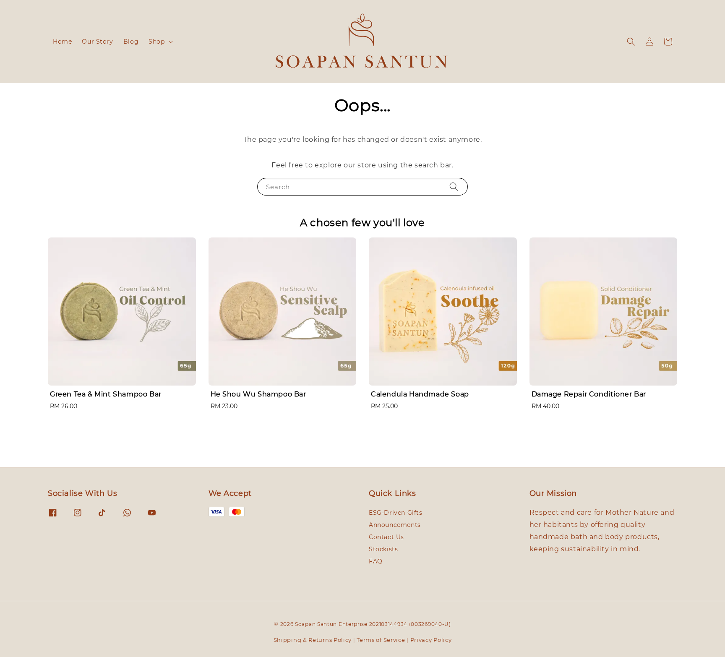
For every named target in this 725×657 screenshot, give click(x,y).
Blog (130, 41)
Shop (156, 41)
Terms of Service (381, 639)
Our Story (97, 41)
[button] (631, 41)
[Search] (454, 186)
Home (62, 41)
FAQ (376, 561)
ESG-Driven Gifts (395, 512)
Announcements (395, 525)
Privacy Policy (431, 639)
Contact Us (386, 537)
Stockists (383, 549)
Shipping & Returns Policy (313, 639)
